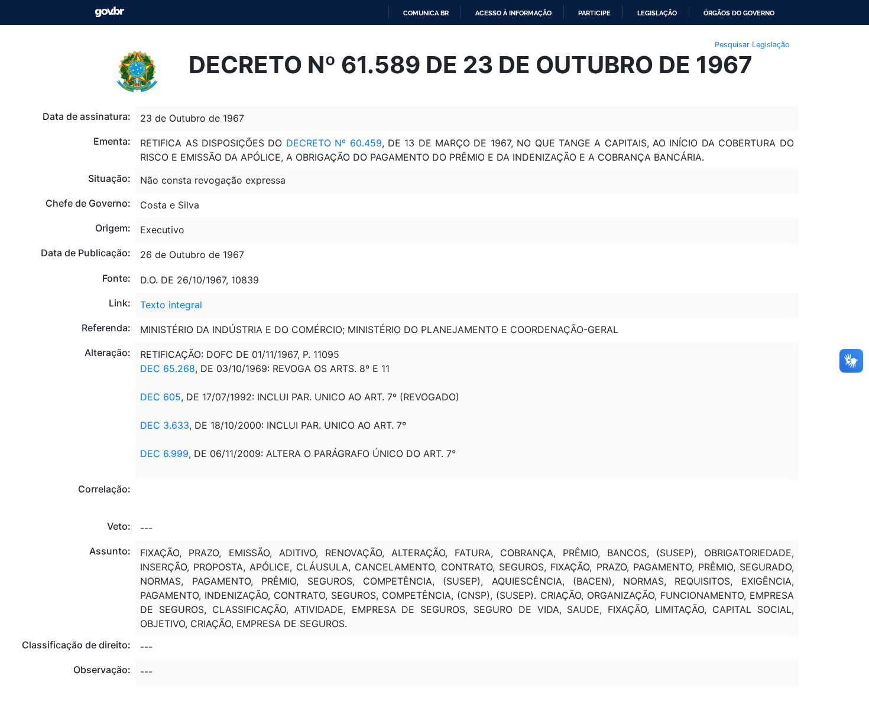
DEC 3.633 (164, 425)
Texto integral (171, 305)
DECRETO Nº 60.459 (334, 143)
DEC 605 (160, 397)
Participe (594, 13)
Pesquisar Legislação (752, 44)
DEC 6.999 (164, 453)
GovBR (109, 12)
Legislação (657, 13)
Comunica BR (426, 13)
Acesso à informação (513, 13)
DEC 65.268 (167, 368)
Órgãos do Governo (738, 13)
